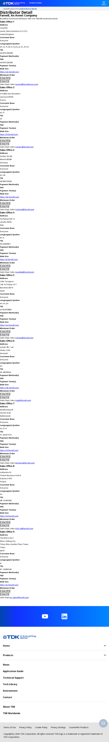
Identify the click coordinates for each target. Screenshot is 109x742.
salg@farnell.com (23, 400)
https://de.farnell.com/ (9, 197)
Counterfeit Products (79, 727)
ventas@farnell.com (24, 337)
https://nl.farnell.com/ (9, 450)
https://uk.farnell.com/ (9, 72)
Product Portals (15, 9)
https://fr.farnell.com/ (9, 134)
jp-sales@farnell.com (19, 597)
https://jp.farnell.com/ (9, 585)
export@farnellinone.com (27, 84)
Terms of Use (9, 727)
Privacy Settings (58, 727)
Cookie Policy (41, 727)
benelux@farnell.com (25, 463)
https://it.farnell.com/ (9, 259)
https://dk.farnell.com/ (9, 387)
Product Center (35, 3)
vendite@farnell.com (24, 272)
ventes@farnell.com (24, 147)
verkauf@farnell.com (25, 209)
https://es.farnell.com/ (9, 325)
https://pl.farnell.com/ (9, 516)
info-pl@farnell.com (24, 528)
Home (5, 9)
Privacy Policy (25, 727)
